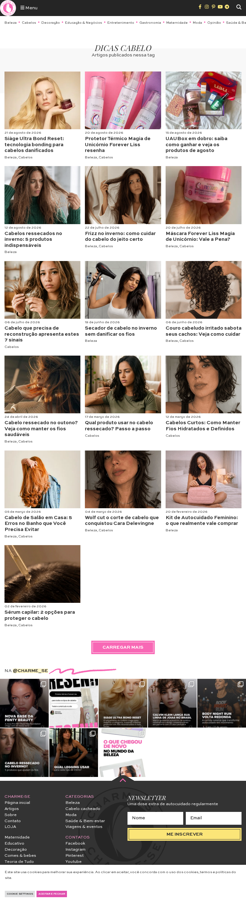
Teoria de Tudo (19, 862)
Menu (30, 8)
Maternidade (177, 22)
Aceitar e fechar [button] (51, 894)
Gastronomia (150, 22)
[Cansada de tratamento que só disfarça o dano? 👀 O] (123, 703)
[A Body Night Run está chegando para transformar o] (221, 703)
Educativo (14, 843)
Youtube (73, 862)
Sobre (10, 815)
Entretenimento (120, 22)
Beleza (10, 22)
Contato (12, 821)
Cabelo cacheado (82, 809)
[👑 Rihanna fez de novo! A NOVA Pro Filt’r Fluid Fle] (24, 703)
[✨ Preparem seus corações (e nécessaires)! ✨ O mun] (123, 752)
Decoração (50, 22)
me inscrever (185, 834)
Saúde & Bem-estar (85, 821)
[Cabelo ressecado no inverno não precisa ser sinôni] (24, 752)
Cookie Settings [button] (20, 894)
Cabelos (29, 22)
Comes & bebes (20, 856)
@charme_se (30, 671)
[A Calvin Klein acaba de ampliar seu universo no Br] (172, 703)
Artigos (11, 809)
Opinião (214, 22)
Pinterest (74, 856)
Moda (197, 22)
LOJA (10, 827)
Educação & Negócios (83, 22)
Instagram (75, 849)
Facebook (75, 843)
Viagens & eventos (83, 827)
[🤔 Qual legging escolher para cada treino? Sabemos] (73, 752)
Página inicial (17, 803)
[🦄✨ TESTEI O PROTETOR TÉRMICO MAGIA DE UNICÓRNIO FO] (73, 703)
